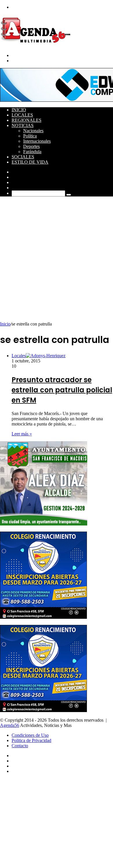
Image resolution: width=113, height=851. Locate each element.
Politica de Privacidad (31, 740)
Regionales (26, 120)
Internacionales (37, 141)
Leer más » (22, 433)
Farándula (32, 151)
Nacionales (33, 130)
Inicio (19, 109)
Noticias (23, 125)
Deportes (31, 146)
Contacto (20, 745)
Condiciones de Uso (30, 735)
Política (30, 135)
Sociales (23, 156)
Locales (22, 114)
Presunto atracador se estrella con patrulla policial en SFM (62, 390)
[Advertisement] (56, 262)
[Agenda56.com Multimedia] (36, 45)
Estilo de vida (30, 162)
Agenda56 (9, 725)
